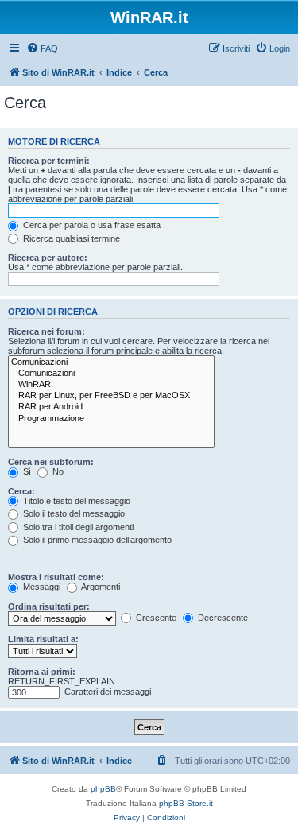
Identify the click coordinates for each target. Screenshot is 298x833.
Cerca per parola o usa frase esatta (91, 225)
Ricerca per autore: (47, 257)
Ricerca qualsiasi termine (70, 238)
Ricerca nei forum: (46, 331)
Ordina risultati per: (49, 606)
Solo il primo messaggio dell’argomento (96, 539)
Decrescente (221, 617)
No (57, 471)
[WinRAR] (111, 384)
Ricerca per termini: (49, 160)
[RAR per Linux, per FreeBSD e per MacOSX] (111, 395)
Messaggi (40, 586)
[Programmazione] (111, 418)
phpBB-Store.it (186, 803)
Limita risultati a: (43, 639)
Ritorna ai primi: (41, 671)
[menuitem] (42, 48)
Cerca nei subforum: (51, 462)
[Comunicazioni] (111, 362)
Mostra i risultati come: (56, 577)
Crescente (155, 617)
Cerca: (21, 491)
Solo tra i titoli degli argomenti (77, 527)
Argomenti (99, 586)
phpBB (103, 789)
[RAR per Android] (111, 407)
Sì (26, 471)
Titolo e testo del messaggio (75, 501)
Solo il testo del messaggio (73, 513)
